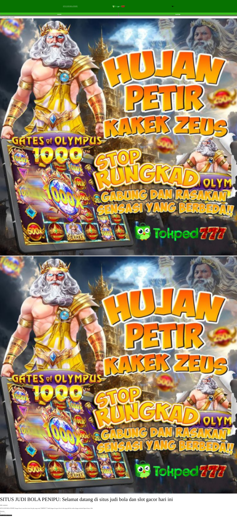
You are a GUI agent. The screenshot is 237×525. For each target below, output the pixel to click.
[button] (6, 515)
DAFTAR (177, 14)
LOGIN (59, 14)
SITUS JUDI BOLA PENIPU (70, 6)
